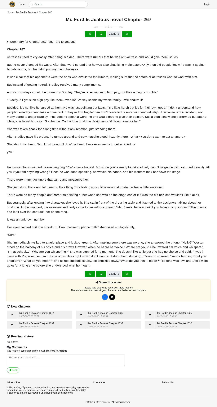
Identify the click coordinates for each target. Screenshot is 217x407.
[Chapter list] (101, 34)
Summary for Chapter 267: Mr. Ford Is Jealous (43, 41)
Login (207, 4)
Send (14, 370)
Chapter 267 (45, 12)
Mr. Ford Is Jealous (26, 12)
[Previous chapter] (90, 34)
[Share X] (112, 297)
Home (22, 4)
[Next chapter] (127, 34)
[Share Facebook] (105, 297)
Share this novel (110, 282)
